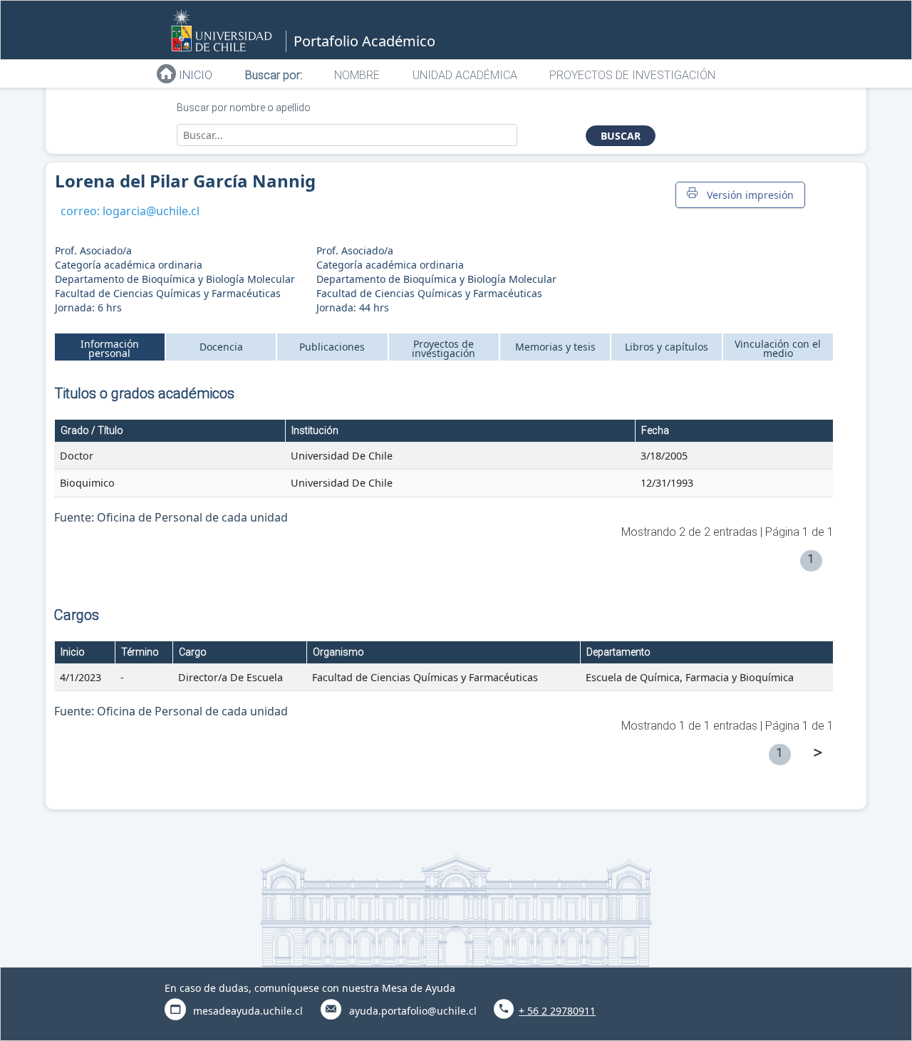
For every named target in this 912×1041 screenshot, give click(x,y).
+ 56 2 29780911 (557, 1010)
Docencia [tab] (221, 346)
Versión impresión (747, 195)
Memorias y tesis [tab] (555, 346)
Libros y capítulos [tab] (666, 346)
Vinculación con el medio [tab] (778, 348)
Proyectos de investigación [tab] (443, 348)
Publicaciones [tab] (332, 346)
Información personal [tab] (110, 348)
